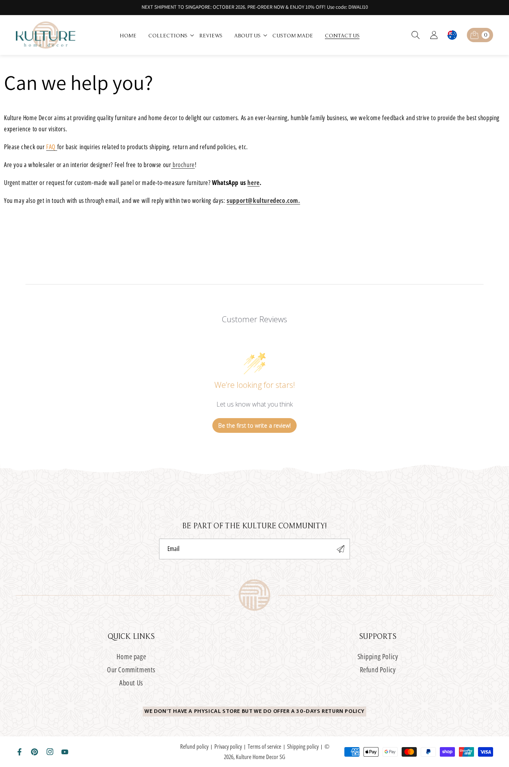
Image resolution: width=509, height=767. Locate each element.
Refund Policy (378, 669)
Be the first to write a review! (254, 425)
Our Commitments (131, 669)
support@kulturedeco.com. (263, 200)
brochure (182, 164)
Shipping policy (303, 746)
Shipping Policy (377, 656)
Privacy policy (228, 746)
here (253, 182)
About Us (131, 682)
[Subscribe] (341, 549)
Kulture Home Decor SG (260, 757)
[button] (171, 35)
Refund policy (194, 746)
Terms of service (264, 746)
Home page (131, 656)
